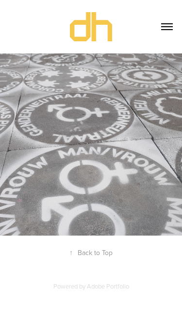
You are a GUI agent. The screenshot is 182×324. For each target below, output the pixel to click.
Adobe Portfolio (108, 286)
